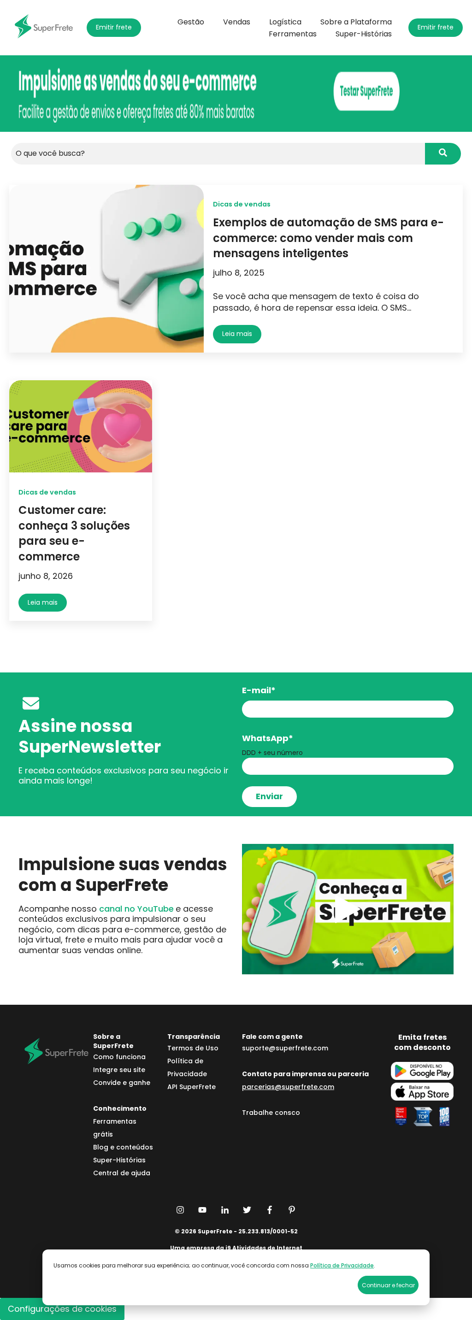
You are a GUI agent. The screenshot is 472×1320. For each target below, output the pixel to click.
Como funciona (119, 1056)
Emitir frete (114, 27)
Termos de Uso (192, 1048)
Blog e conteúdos (123, 1147)
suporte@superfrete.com (285, 1048)
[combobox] (218, 154)
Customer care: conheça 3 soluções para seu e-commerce (74, 533)
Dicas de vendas (242, 204)
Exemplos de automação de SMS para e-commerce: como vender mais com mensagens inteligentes (328, 238)
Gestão (190, 22)
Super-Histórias (364, 34)
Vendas (236, 22)
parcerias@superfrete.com (288, 1086)
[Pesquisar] (443, 154)
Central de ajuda (121, 1173)
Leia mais (237, 333)
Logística (285, 22)
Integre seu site (119, 1069)
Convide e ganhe (121, 1082)
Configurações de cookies (62, 1308)
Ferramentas (293, 34)
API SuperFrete (191, 1086)
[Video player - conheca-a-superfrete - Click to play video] (348, 909)
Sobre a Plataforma (356, 22)
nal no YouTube (136, 908)
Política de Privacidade (342, 1265)
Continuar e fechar (388, 1285)
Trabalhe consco (271, 1112)
